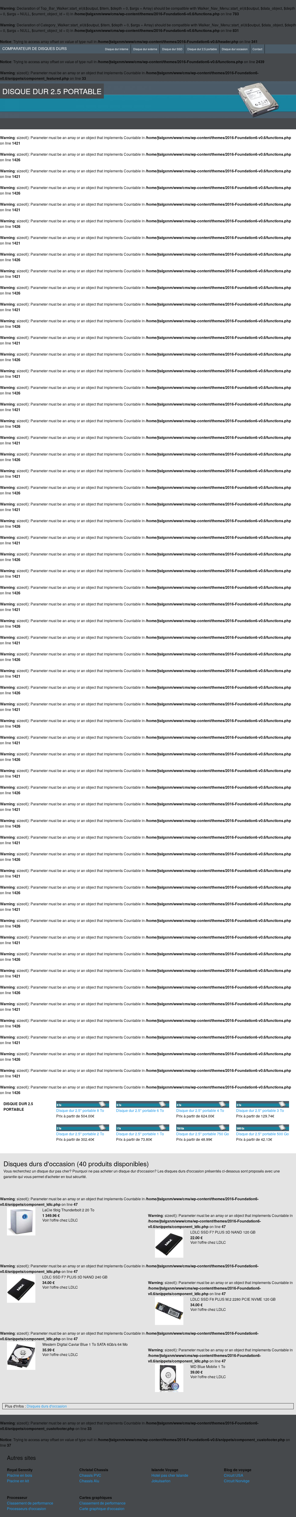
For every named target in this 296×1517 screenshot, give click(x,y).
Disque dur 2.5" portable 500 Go (262, 1133)
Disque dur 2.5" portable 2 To (80, 1133)
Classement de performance (30, 1503)
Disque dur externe (145, 49)
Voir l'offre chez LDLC (60, 1220)
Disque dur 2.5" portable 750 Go (202, 1133)
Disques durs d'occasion (47, 1406)
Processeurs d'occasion (26, 1508)
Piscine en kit (18, 1480)
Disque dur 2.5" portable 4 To (200, 1110)
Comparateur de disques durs (34, 48)
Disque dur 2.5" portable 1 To (140, 1133)
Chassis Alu (89, 1480)
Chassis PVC (90, 1475)
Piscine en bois (19, 1475)
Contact (257, 49)
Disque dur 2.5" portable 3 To (260, 1110)
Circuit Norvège (237, 1480)
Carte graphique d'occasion (101, 1508)
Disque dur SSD (172, 49)
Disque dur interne (116, 49)
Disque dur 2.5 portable (202, 49)
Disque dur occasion (235, 49)
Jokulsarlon (160, 1480)
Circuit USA (233, 1475)
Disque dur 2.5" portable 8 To (80, 1110)
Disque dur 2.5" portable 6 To (140, 1110)
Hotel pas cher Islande (169, 1475)
